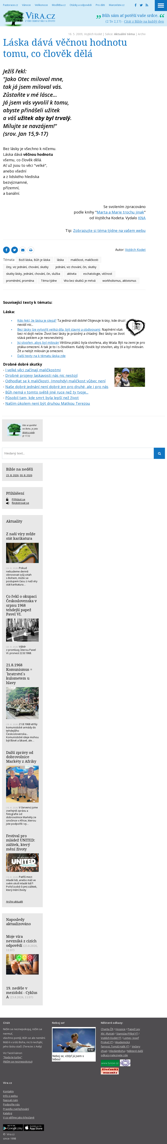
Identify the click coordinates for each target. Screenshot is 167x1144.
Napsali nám (10, 1100)
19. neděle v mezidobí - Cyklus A (21, 992)
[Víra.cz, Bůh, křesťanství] (29, 18)
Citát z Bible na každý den (144, 21)
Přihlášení (15, 493)
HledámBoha (117, 1051)
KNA (142, 217)
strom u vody (28, 432)
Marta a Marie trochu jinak (120, 212)
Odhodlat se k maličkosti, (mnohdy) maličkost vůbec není (55, 380)
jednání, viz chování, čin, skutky (75, 267)
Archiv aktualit (14, 901)
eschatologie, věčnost (97, 274)
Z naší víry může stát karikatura (20, 536)
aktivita (71, 274)
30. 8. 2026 (26, 475)
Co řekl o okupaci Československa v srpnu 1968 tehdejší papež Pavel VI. (21, 605)
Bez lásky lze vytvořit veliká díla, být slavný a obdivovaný (58, 329)
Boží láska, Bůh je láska (34, 260)
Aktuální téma (124, 34)
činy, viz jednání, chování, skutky (27, 267)
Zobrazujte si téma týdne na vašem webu (109, 230)
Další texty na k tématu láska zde (41, 356)
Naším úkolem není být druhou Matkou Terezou (47, 403)
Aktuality (14, 521)
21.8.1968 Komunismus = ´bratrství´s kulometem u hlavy (19, 673)
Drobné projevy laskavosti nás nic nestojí (41, 375)
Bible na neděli (19, 469)
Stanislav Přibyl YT (127, 1033)
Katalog (7, 1113)
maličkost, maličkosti (84, 260)
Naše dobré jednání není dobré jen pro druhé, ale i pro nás (56, 386)
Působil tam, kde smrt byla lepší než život (42, 397)
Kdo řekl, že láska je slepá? (36, 320)
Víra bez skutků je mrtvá (80, 281)
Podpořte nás (11, 1104)
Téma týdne (49, 281)
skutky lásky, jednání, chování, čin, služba (33, 274)
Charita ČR (107, 1029)
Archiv (142, 34)
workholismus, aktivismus (119, 281)
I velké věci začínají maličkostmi (33, 369)
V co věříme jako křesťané (18, 1117)
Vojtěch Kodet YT (111, 1038)
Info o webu (10, 1096)
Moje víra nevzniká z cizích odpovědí (21, 941)
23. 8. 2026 (12, 475)
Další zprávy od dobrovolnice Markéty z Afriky (21, 757)
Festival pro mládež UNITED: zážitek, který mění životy (20, 842)
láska (60, 260)
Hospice (120, 1029)
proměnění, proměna (20, 281)
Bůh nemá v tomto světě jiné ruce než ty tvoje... (46, 392)
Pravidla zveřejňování (16, 1109)
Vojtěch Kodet (93, 34)
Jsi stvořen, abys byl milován (38, 342)
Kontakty (8, 1091)
